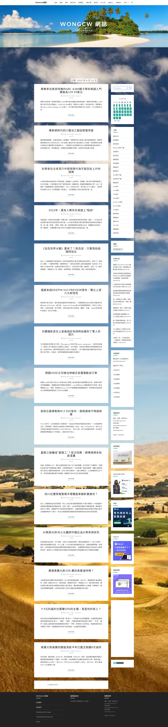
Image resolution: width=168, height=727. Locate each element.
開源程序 (116, 217)
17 (119, 112)
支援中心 (110, 2)
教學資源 (116, 213)
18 (122, 112)
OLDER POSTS (53, 685)
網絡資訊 (116, 183)
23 (117, 115)
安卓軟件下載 (117, 179)
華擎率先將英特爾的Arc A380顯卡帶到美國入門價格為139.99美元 (71, 90)
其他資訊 (116, 233)
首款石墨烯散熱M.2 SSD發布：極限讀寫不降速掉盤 (71, 412)
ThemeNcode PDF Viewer (43, 712)
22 (114, 115)
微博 (66, 2)
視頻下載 (88, 2)
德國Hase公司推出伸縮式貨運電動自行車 (71, 372)
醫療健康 (116, 229)
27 (128, 115)
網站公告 (116, 136)
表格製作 (118, 2)
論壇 (61, 2)
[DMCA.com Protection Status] (118, 663)
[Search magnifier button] (130, 88)
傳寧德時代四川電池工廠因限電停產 (71, 130)
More (125, 2)
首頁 (56, 2)
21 (130, 112)
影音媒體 (116, 163)
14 (130, 108)
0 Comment (77, 96)
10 (119, 108)
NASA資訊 (116, 198)
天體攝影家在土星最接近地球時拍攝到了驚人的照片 (71, 333)
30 (117, 118)
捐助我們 (38, 707)
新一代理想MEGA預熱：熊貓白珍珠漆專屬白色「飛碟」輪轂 (122, 301)
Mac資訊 (115, 186)
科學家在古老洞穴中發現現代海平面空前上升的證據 (71, 170)
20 (128, 112)
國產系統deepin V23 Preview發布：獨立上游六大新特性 (71, 291)
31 (119, 118)
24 (119, 115)
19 (125, 112)
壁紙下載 (73, 2)
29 (114, 118)
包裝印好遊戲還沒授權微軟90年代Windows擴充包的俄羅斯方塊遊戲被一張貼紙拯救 (122, 276)
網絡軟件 (116, 167)
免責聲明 (38, 702)
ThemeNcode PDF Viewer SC (44, 717)
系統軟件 (116, 152)
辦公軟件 (116, 155)
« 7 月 (114, 121)
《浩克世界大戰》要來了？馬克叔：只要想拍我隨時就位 (71, 250)
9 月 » (118, 121)
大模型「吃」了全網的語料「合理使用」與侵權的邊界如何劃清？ (122, 340)
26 (125, 115)
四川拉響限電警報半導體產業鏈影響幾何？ (71, 494)
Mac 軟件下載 (117, 175)
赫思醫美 (116, 140)
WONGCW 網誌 (41, 2)
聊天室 (96, 2)
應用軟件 (116, 171)
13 (128, 108)
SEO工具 (102, 2)
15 (114, 112)
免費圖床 (80, 2)
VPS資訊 (115, 194)
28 (130, 115)
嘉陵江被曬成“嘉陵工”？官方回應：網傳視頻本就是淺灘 (71, 454)
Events (38, 721)
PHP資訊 (116, 210)
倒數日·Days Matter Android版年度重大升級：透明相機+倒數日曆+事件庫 (122, 267)
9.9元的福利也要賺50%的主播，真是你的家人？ (71, 608)
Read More (71, 115)
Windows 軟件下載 (118, 148)
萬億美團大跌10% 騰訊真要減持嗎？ (71, 570)
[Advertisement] (83, 64)
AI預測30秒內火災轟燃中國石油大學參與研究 (71, 532)
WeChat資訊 (117, 206)
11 (122, 108)
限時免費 (116, 144)
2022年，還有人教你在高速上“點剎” (71, 210)
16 (117, 112)
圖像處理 (116, 159)
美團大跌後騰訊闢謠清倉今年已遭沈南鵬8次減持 (71, 647)
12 (125, 108)
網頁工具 (116, 221)
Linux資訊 (116, 190)
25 (122, 115)
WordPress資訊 (117, 202)
